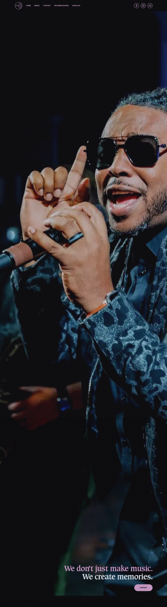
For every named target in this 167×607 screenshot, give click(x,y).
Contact (47, 6)
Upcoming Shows (61, 6)
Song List (76, 6)
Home (28, 6)
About (37, 6)
